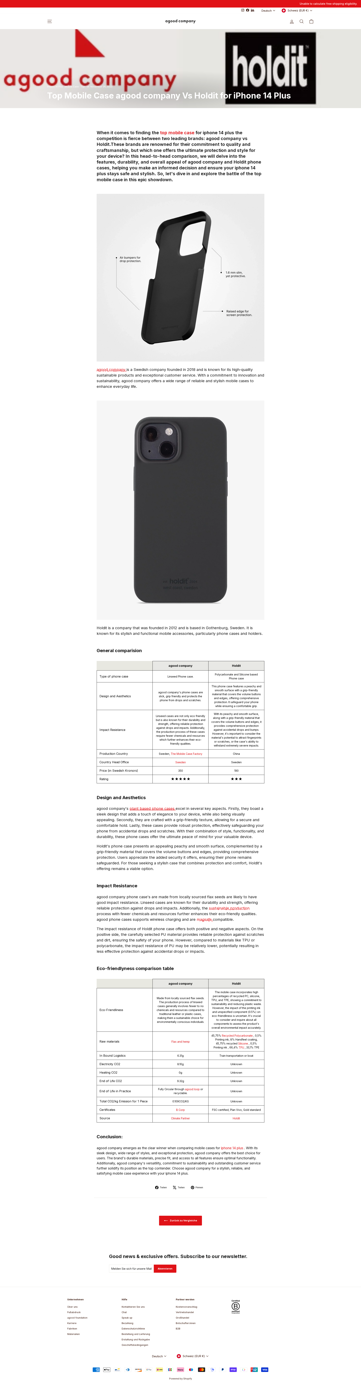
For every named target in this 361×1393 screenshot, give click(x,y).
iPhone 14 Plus (55, 86)
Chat (124, 1312)
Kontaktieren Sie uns (133, 1306)
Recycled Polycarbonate (237, 1035)
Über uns (72, 1306)
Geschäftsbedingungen (135, 1345)
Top (82, 86)
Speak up (127, 1317)
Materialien (73, 1334)
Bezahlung (127, 1323)
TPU (242, 1047)
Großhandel (182, 1317)
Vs (88, 86)
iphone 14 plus (232, 1148)
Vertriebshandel (185, 1312)
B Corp (180, 1109)
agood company (112, 369)
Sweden (180, 762)
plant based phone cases (153, 808)
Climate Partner (180, 1118)
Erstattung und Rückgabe (136, 1339)
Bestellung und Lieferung (136, 1334)
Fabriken (72, 1328)
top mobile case (178, 132)
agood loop (192, 1089)
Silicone (243, 1043)
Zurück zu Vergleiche (183, 1220)
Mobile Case (72, 86)
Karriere (72, 1323)
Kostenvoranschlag (186, 1306)
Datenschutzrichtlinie (133, 1328)
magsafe (205, 919)
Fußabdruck (74, 1312)
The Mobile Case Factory (186, 753)
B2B (178, 1328)
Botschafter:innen (186, 1323)
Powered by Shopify (180, 1378)
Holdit (236, 1118)
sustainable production (229, 908)
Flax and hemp (180, 1041)
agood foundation (77, 1317)
